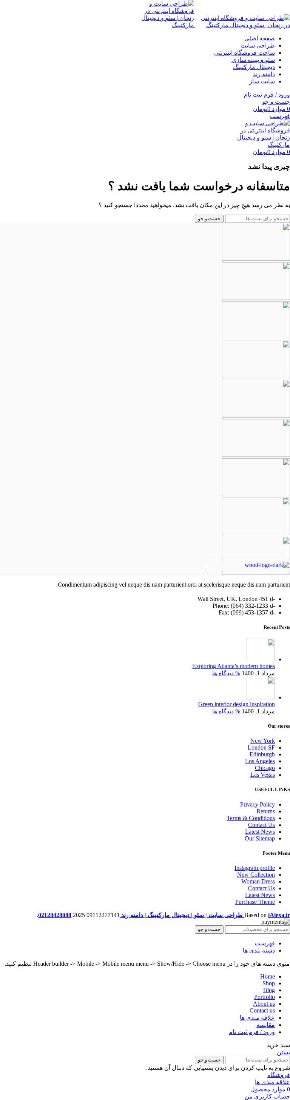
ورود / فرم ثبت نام (252, 1032)
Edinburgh (262, 754)
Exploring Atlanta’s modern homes (233, 666)
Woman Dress (258, 881)
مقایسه (265, 1025)
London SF (261, 747)
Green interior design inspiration (236, 704)
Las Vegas (262, 774)
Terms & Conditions (251, 818)
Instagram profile (254, 868)
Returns (265, 811)
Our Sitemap (260, 838)
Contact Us (261, 825)
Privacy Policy (257, 804)
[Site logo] (242, 25)
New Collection (256, 874)
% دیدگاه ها (226, 673)
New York (262, 740)
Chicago (265, 768)
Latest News (260, 831)
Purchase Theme (255, 902)
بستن (283, 1052)
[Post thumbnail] (261, 659)
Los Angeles (260, 761)
